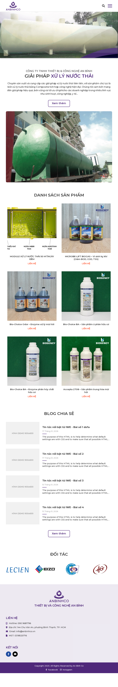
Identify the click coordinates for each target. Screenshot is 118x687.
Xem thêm (59, 103)
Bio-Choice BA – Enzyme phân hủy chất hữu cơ (32, 391)
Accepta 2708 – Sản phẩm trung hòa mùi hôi (86, 391)
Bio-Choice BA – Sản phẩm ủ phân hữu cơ (86, 324)
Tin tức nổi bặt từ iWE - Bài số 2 (63, 453)
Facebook (52, 670)
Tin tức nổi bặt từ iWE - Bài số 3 (62, 480)
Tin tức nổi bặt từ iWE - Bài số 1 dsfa (66, 427)
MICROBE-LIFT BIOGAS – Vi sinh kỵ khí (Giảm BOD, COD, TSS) (86, 258)
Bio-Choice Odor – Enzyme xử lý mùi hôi (32, 324)
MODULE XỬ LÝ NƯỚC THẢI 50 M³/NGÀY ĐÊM (32, 258)
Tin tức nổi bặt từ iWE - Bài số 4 (63, 507)
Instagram (67, 670)
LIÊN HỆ (32, 263)
